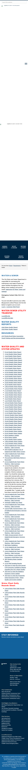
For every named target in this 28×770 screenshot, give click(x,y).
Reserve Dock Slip (21, 257)
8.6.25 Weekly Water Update (13, 439)
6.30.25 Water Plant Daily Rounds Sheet (14, 589)
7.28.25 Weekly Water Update (13, 441)
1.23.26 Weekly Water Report (13, 395)
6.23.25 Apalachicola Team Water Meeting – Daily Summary (14, 516)
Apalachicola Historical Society (9, 742)
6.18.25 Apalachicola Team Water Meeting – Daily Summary (14, 542)
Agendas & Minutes (4, 247)
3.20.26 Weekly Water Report (13, 380)
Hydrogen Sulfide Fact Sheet (13, 502)
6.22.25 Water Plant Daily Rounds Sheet (14, 614)
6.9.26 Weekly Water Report (13, 358)
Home (10, 266)
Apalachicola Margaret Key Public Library (11, 737)
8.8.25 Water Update (11, 437)
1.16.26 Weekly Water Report (13, 397)
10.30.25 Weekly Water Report (14, 415)
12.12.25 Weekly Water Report (13, 405)
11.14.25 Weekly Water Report (13, 411)
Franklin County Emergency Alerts (10, 743)
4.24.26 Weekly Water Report (13, 370)
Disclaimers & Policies (7, 728)
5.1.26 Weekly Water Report (13, 368)
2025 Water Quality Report (10, 327)
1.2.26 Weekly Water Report (13, 401)
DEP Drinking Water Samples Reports (13, 560)
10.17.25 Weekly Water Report (13, 419)
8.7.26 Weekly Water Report (13, 352)
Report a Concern (6, 720)
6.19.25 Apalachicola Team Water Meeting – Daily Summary (14, 532)
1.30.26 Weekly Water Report (13, 393)
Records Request (6, 722)
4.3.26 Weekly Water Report (13, 376)
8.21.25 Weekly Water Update (13, 431)
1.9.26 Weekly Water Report (13, 399)
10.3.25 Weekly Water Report (13, 421)
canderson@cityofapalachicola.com (12, 764)
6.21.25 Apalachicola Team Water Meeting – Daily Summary (14, 524)
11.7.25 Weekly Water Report (13, 413)
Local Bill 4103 (6, 316)
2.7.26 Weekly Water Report (13, 391)
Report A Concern (14, 247)
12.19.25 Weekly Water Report (13, 403)
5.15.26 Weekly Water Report (13, 364)
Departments (17, 266)
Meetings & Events (23, 247)
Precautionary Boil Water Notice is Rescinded (15, 459)
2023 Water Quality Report (10, 329)
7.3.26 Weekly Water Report (13, 356)
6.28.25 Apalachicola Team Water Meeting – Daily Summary (14, 455)
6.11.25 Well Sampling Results (13, 563)
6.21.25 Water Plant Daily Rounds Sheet (14, 618)
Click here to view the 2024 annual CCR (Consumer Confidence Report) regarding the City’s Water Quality (15, 567)
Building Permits (7, 257)
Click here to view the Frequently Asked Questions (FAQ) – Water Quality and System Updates (15, 578)
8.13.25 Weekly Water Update (13, 433)
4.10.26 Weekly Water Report (13, 374)
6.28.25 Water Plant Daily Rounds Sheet (14, 593)
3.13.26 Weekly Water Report (13, 382)
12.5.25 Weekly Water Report (13, 407)
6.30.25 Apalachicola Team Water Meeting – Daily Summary (14, 446)
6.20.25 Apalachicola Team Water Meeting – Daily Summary (15, 528)
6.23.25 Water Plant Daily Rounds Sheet (14, 610)
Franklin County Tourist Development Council (13, 738)
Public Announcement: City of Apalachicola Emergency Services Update (15, 537)
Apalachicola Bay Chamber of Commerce (11, 740)
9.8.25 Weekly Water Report (13, 427)
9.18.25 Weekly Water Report (13, 425)
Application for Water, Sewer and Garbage (13, 290)
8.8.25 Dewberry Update (12, 435)
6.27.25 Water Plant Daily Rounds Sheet (14, 598)
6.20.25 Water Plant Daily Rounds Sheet (15, 622)
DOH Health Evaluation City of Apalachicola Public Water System (15, 451)
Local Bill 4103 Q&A (7, 318)
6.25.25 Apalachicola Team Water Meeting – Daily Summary (14, 499)
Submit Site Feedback (7, 730)
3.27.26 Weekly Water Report (13, 378)
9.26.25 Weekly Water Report (13, 423)
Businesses (4, 727)
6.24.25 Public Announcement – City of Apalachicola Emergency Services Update (15, 510)
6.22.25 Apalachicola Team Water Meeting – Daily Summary (14, 520)
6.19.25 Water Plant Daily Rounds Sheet (14, 626)
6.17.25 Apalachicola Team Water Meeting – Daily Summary (14, 548)
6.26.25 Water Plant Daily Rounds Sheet (14, 602)
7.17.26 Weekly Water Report (13, 354)
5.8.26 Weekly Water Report (13, 366)
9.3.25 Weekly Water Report (13, 429)
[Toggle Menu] (26, 63)
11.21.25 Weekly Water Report (13, 409)
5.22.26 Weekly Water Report (13, 362)
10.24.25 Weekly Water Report (14, 417)
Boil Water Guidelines (11, 545)
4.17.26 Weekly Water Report (13, 372)
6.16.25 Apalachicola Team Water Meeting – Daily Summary (14, 552)
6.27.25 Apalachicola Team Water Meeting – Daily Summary (14, 463)
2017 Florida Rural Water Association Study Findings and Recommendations (13, 337)
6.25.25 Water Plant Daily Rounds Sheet (14, 606)
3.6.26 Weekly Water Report (13, 384)
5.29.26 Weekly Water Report (13, 360)
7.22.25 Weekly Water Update (13, 443)
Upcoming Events (6, 718)
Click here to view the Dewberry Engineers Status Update (14, 572)
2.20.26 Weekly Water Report (13, 389)
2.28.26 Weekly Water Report (13, 387)
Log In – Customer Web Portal (11, 307)
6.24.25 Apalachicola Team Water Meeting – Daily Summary (14, 505)
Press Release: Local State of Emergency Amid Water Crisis (13, 556)
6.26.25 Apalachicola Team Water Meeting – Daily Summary (14, 495)
